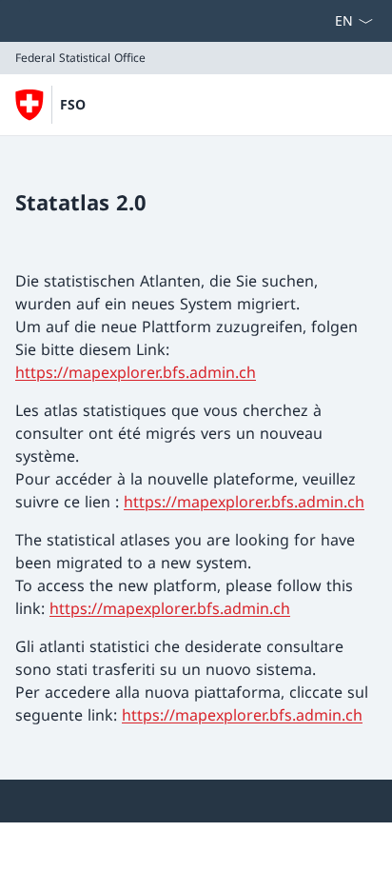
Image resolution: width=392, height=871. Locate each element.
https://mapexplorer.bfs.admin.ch (135, 372)
